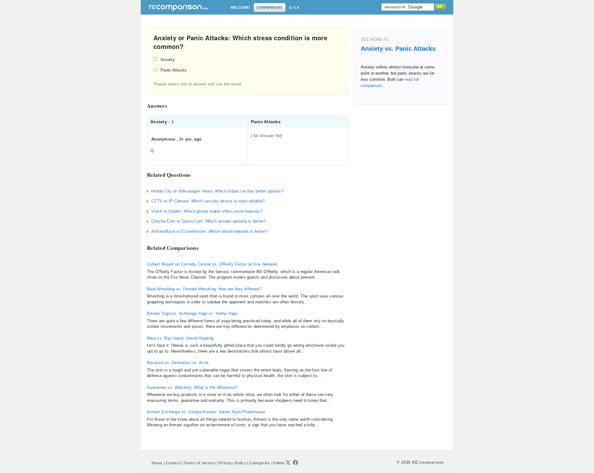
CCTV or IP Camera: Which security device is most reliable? (208, 201)
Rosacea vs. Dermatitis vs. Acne (178, 362)
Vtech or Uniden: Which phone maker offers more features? (206, 211)
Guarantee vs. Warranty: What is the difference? (192, 387)
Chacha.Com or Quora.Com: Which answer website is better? (208, 221)
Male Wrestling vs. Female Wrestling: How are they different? (204, 289)
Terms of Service (200, 463)
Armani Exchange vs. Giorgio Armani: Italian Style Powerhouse (206, 412)
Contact (173, 463)
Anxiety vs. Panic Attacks (398, 48)
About (156, 463)
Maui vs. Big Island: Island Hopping (180, 338)
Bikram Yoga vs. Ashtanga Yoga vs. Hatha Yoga (192, 313)
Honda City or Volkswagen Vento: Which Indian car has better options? (217, 191)
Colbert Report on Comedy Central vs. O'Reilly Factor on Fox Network (212, 264)
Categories (259, 463)
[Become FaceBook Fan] (295, 462)
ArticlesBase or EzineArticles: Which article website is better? (209, 231)
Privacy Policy (232, 463)
